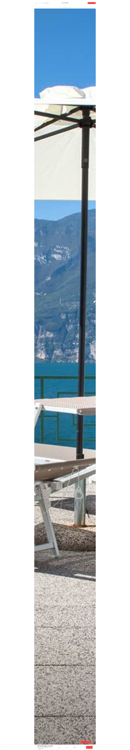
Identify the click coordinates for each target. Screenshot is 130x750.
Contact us (69, 7)
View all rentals (91, 3)
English (36, 3)
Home (60, 7)
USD (39, 3)
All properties (65, 7)
